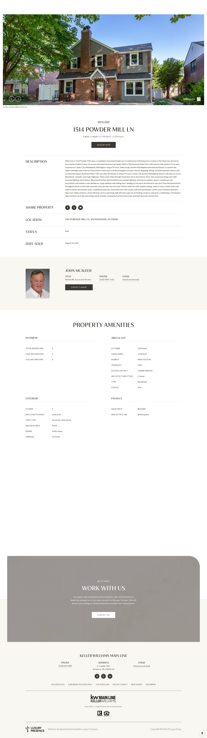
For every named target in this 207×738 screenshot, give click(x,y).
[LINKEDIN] (110, 676)
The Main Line (102, 684)
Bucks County (120, 684)
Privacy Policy (174, 729)
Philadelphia (58, 684)
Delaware (151, 684)
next (18, 99)
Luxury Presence (90, 729)
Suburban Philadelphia (80, 684)
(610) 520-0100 (65, 666)
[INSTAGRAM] (103, 676)
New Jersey (136, 684)
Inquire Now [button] (103, 145)
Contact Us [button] (103, 615)
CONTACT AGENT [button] (79, 287)
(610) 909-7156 (107, 279)
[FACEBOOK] (97, 676)
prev (11, 99)
